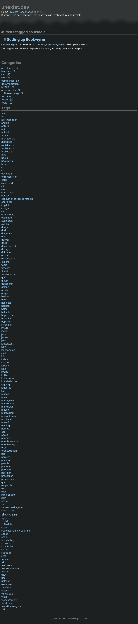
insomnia (6, 324)
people (5, 463)
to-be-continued (10, 568)
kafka (4, 359)
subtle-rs (6, 552)
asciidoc (6, 141)
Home (4, 12)
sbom (4, 501)
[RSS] (35, 12)
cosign (5, 208)
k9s (3, 356)
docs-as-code (9, 246)
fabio (4, 264)
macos (5, 394)
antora (5, 126)
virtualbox (7, 593)
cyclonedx (7, 220)
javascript (6, 337)
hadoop (5, 296)
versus (5, 590)
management (8, 400)
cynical (5, 224)
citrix (4, 179)
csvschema (7, 214)
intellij (4, 327)
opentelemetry (9, 441)
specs (4, 533)
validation (6, 587)
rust (3, 498)
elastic (5, 255)
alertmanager (9, 119)
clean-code (7, 183)
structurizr (7, 546)
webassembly (9, 600)
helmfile (5, 312)
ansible (5, 122)
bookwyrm (52, 44)
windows (6, 603)
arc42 (4, 135)
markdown (7, 406)
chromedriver (9, 176)
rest (3, 488)
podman (6, 469)
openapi (6, 438)
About (84, 619)
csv (3, 211)
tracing (5, 571)
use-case (6, 584)
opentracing (8, 444)
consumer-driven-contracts (17, 198)
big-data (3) (8, 71)
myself (5, 422)
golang (5, 287)
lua (3, 390)
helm (4, 308)
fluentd (5, 271)
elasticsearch (8, 258)
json (3, 346)
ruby (3, 491)
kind (3, 368)
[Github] (41, 12)
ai (2, 116)
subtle (4, 549)
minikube (6, 419)
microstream (8, 416)
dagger (5, 227)
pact (3, 453)
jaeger (4, 331)
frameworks (8, 274)
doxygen (6, 249)
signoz (5, 518)
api (3, 129)
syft (3, 555)
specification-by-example (15, 530)
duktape (6, 252)
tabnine (5, 559)
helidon (5, 305)
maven (5, 409)
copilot (5, 205)
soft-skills (6, 524)
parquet (5, 457)
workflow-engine (11, 606)
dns (3, 236)
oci (3, 431)
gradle (4, 290)
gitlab (4, 280)
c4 (2, 170)
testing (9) (7, 99)
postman (6, 472)
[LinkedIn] (38, 12)
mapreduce (7, 403)
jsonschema (8, 350)
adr (3, 113)
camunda (6, 173)
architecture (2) (10, 68)
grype (4, 293)
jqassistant (7, 343)
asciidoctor (7, 145)
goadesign (7, 283)
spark (4, 527)
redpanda (6, 485)
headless (6, 302)
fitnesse (5, 268)
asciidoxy (6, 151)
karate (5, 362)
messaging (7, 412)
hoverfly (6, 318)
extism (5, 261)
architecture (8, 138)
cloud (4, 189)
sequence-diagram (12, 507)
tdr (3, 562)
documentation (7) (12, 83)
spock (4, 537)
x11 (3, 609)
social (62, 44)
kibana (5, 365)
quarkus (5, 482)
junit (3, 353)
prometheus (8, 479)
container (6, 201)
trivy (3, 574)
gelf (3, 277)
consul (5, 195)
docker (5, 239)
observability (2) (10, 90)
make (4, 397)
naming (5, 425)
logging (5, 384)
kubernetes (7, 378)
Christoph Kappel (9, 44)
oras (3, 447)
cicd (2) (5, 74)
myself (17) (7, 86)
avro (3, 154)
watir (4, 596)
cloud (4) (6, 77)
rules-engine (8, 494)
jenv (3, 340)
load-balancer (9, 381)
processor (7, 475)
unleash (5, 581)
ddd (3, 230)
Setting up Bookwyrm (26, 39)
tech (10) (6, 96)
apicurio (5, 132)
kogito (5, 371)
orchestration (9, 450)
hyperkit (6, 321)
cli (2, 186)
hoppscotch (8, 315)
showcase (9, 514)
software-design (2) (12, 93)
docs (4, 242)
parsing (5, 460)
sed (3, 504)
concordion (7, 192)
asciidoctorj (8, 148)
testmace (6, 565)
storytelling (7, 540)
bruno (4, 164)
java (3, 334)
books (42, 44)
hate (3, 299)
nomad (5, 428)
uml (3, 577)
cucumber (7, 217)
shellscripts (7, 510)
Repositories (26, 12)
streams (6, 543)
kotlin (4, 375)
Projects (13, 12)
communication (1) (12, 80)
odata (4, 435)
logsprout (6, 387)
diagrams (6, 233)
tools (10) (6, 102)
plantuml (6, 466)
